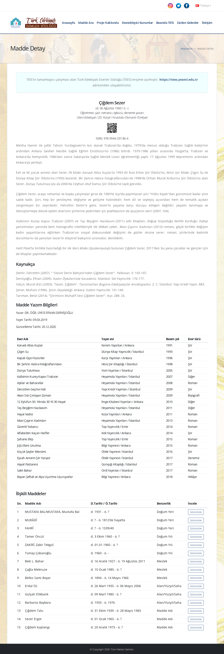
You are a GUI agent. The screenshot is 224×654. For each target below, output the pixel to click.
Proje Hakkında (108, 23)
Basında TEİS (165, 23)
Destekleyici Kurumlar (137, 23)
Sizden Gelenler (188, 23)
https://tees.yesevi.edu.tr (178, 79)
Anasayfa (68, 23)
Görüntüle (196, 512)
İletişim (207, 23)
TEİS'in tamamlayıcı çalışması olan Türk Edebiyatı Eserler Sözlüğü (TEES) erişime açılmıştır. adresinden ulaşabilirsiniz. (112, 82)
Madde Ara (86, 23)
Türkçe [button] (205, 5)
